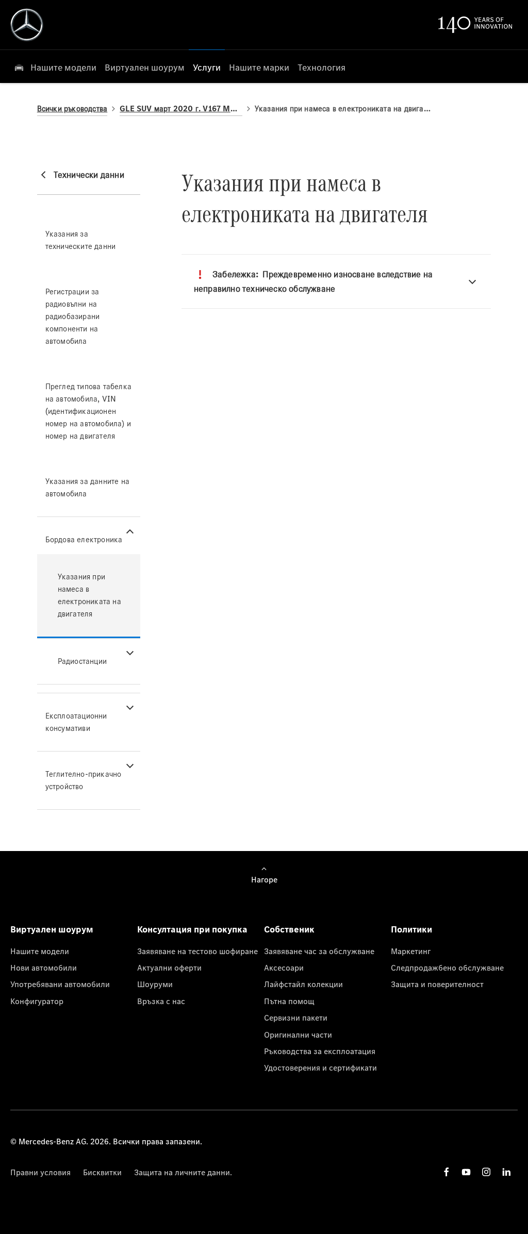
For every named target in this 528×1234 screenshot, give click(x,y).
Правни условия (40, 1172)
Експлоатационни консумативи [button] (76, 721)
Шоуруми (155, 984)
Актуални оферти (169, 967)
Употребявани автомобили (60, 984)
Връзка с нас (161, 1001)
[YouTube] (466, 1171)
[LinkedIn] (506, 1171)
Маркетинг (411, 951)
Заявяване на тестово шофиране (197, 951)
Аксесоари (284, 967)
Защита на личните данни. (183, 1172)
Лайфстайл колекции (303, 984)
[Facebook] (446, 1171)
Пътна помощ (289, 1001)
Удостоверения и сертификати (320, 1067)
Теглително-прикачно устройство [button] (83, 780)
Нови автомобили (43, 967)
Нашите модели (39, 951)
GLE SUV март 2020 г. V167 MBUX (181, 108)
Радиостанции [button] (82, 661)
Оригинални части (298, 1034)
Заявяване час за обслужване (319, 951)
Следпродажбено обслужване (447, 967)
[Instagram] (486, 1171)
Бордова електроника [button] (84, 539)
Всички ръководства (72, 108)
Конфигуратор (36, 1001)
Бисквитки (102, 1172)
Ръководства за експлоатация (319, 1051)
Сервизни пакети (295, 1017)
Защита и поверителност (437, 984)
